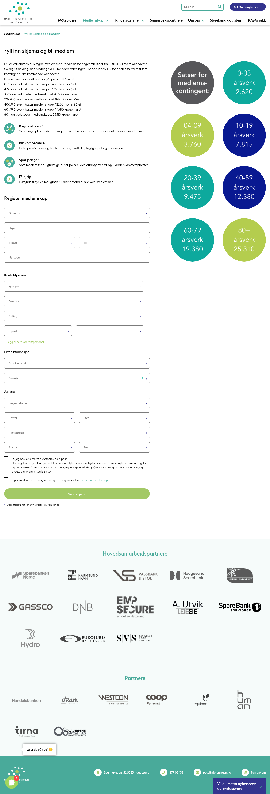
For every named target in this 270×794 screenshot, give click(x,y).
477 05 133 (176, 772)
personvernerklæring (94, 480)
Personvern (258, 772)
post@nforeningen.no (217, 772)
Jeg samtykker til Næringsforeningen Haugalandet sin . (60, 480)
